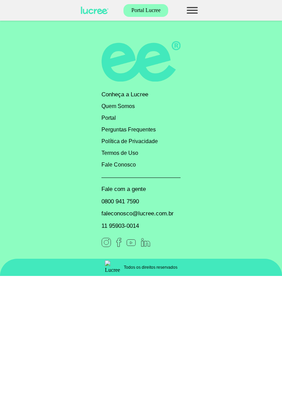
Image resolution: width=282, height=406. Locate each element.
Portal (108, 118)
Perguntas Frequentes (128, 129)
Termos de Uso (119, 153)
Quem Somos (118, 106)
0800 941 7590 (120, 201)
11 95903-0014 (120, 226)
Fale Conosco (118, 165)
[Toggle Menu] (192, 10)
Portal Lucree (146, 10)
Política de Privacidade (129, 141)
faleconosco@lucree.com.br (137, 213)
